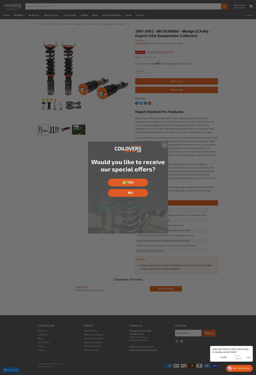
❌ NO (128, 193)
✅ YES (128, 182)
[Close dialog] (164, 145)
